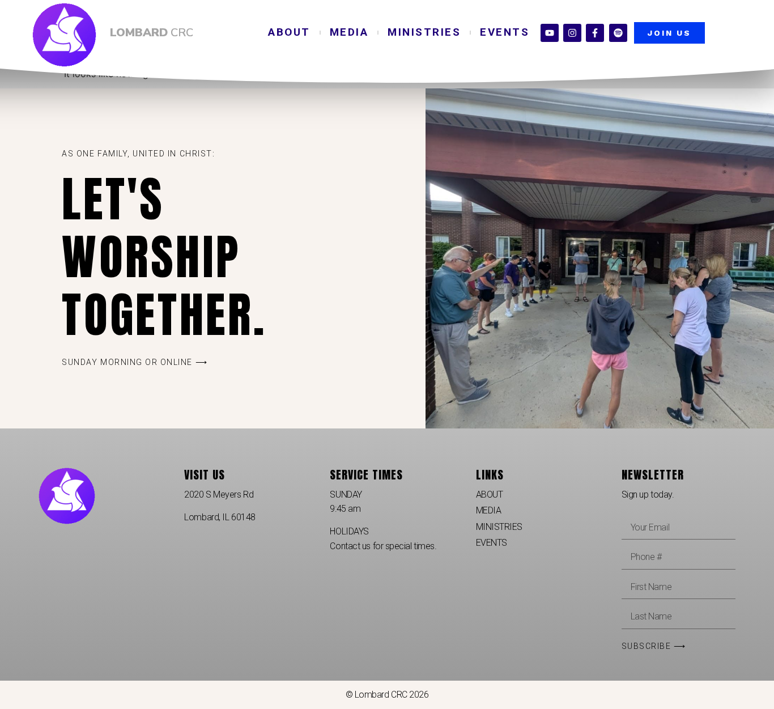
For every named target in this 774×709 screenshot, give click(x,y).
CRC (151, 32)
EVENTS (504, 32)
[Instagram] (572, 33)
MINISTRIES (424, 32)
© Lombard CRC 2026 (387, 694)
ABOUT (289, 32)
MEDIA (349, 32)
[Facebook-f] (595, 33)
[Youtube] (550, 33)
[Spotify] (618, 33)
